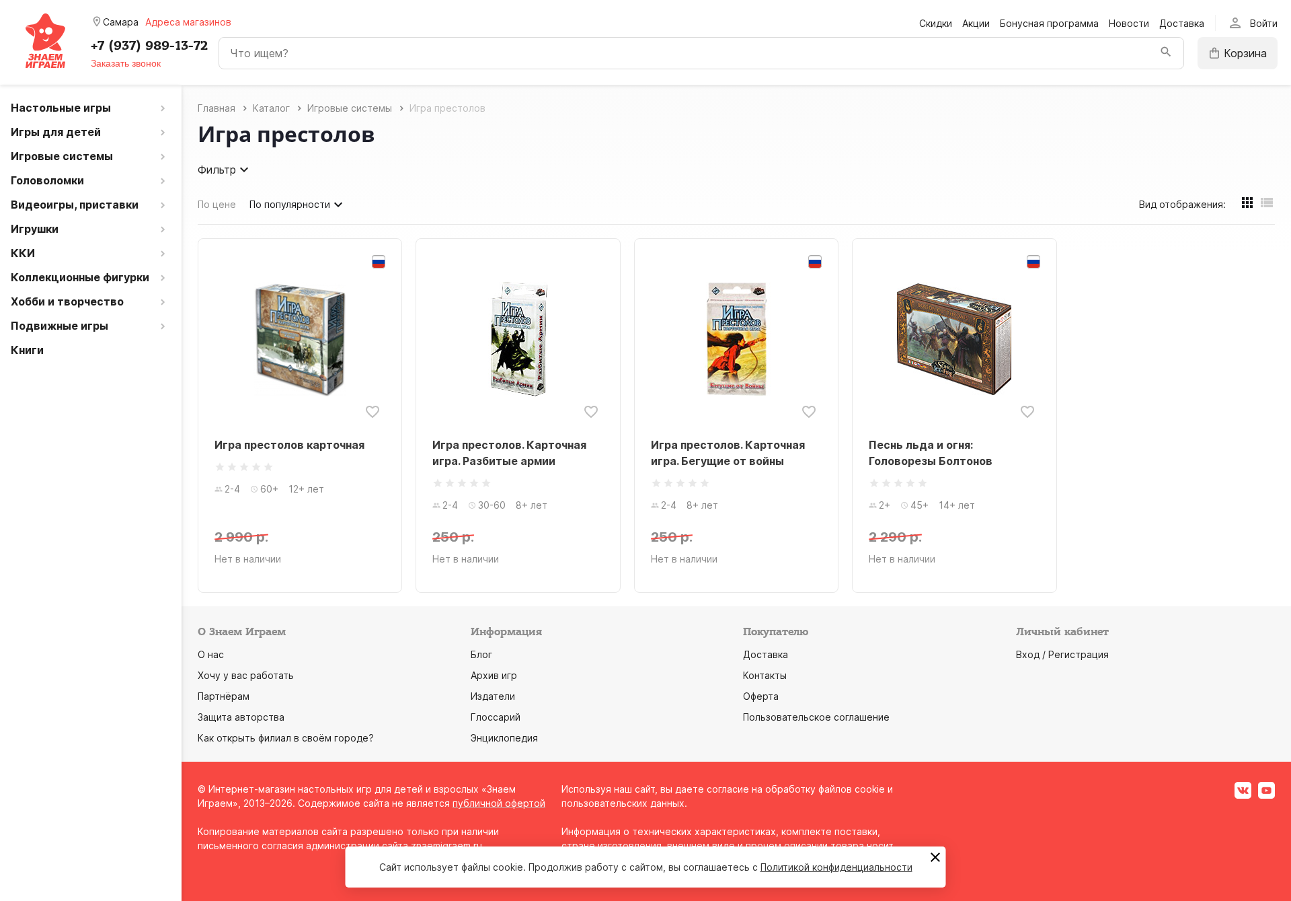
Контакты (765, 675)
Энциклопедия (504, 738)
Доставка (1181, 23)
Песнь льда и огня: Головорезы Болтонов (930, 453)
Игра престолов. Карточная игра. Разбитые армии (509, 453)
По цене (217, 204)
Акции (976, 23)
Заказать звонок (126, 63)
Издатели (493, 696)
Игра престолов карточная (289, 445)
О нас (211, 654)
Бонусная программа (1049, 23)
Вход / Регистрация (1062, 654)
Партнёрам (223, 696)
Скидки (935, 23)
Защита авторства (241, 717)
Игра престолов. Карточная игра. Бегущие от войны (728, 453)
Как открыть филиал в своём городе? (286, 738)
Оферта (761, 696)
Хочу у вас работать (246, 675)
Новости (1129, 23)
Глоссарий (495, 717)
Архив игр (494, 675)
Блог (481, 654)
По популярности (289, 204)
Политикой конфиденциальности (836, 867)
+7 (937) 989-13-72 (149, 46)
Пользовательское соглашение (816, 717)
